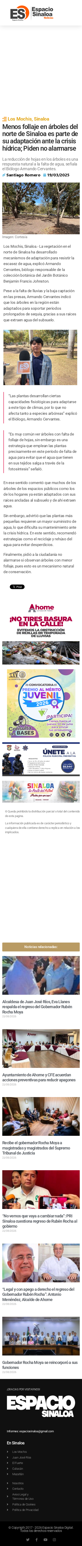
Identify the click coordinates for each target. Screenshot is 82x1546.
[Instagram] (54, 1539)
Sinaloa (41, 119)
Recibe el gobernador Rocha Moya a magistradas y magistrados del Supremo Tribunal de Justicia (36, 1147)
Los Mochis (20, 119)
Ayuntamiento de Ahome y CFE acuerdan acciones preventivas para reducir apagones (39, 1077)
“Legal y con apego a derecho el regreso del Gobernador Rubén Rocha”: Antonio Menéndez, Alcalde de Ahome (38, 1294)
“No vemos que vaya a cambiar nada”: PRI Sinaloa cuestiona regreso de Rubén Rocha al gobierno (39, 1221)
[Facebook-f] (36, 1539)
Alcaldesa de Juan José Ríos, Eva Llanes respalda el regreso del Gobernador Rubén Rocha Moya (37, 1006)
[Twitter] (27, 1539)
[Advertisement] (41, 69)
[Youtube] (45, 1539)
